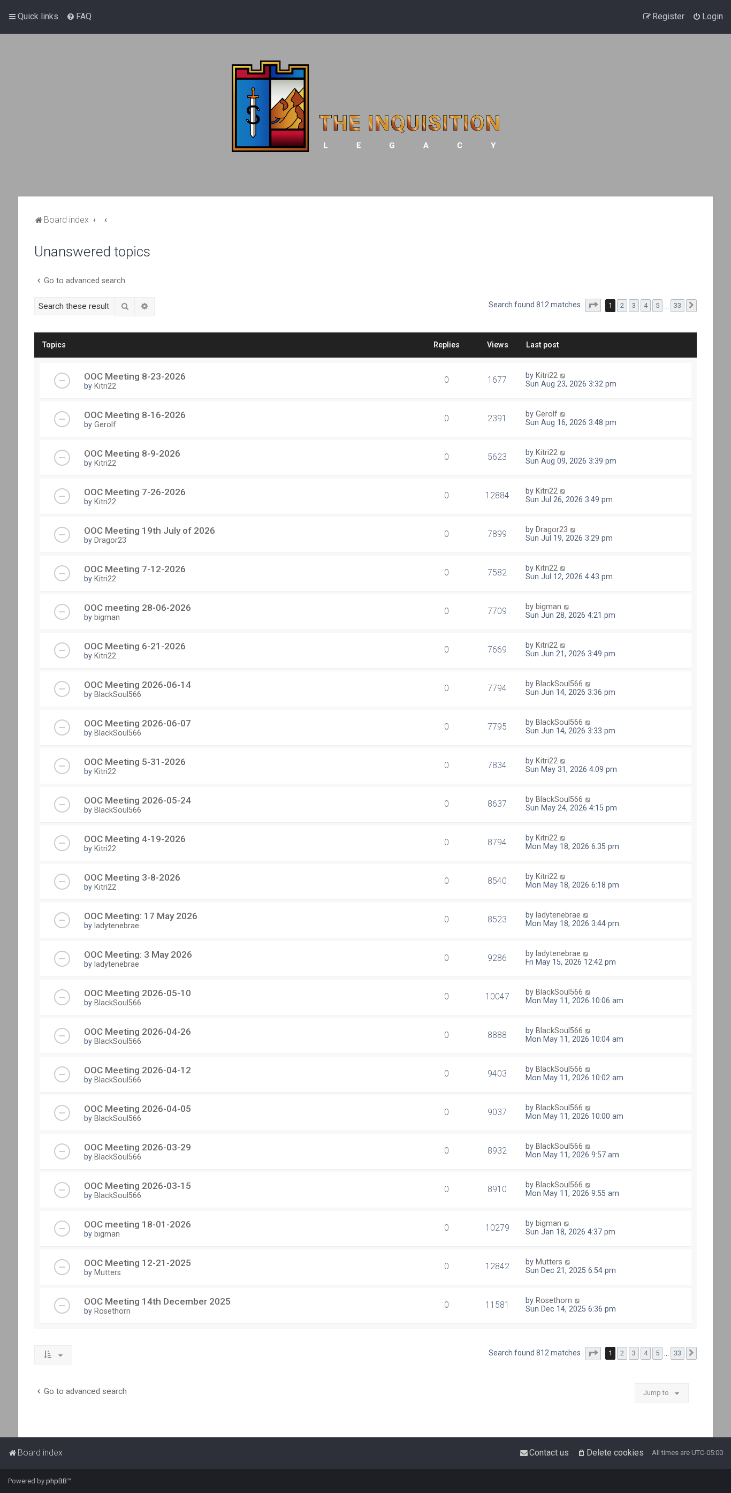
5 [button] (657, 305)
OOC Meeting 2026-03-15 (137, 1185)
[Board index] (365, 115)
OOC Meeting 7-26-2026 (135, 492)
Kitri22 (105, 386)
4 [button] (646, 305)
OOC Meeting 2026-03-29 (137, 1147)
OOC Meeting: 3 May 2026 (138, 954)
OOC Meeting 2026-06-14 (137, 684)
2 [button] (622, 305)
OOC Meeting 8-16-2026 (135, 415)
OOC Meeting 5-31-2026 (135, 761)
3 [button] (634, 305)
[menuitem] (79, 16)
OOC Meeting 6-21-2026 (135, 646)
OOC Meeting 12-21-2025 (137, 1262)
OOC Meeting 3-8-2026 (132, 877)
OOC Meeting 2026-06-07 (137, 723)
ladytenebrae (116, 925)
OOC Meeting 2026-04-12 (137, 1070)
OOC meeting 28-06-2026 (137, 607)
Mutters (107, 1272)
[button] (593, 305)
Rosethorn (112, 1311)
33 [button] (677, 305)
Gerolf (105, 424)
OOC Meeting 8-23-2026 (135, 376)
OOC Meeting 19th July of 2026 (149, 530)
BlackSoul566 (117, 694)
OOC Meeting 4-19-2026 (135, 838)
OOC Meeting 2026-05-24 (137, 800)
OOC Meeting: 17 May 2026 (140, 916)
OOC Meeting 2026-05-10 (137, 993)
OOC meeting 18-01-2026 (137, 1224)
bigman (107, 617)
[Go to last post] (563, 375)
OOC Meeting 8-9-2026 (132, 453)
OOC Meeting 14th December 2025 (157, 1301)
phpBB (56, 1481)
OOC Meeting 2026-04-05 (137, 1108)
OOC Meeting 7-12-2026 (135, 569)
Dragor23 (110, 540)
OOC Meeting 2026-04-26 (137, 1031)
